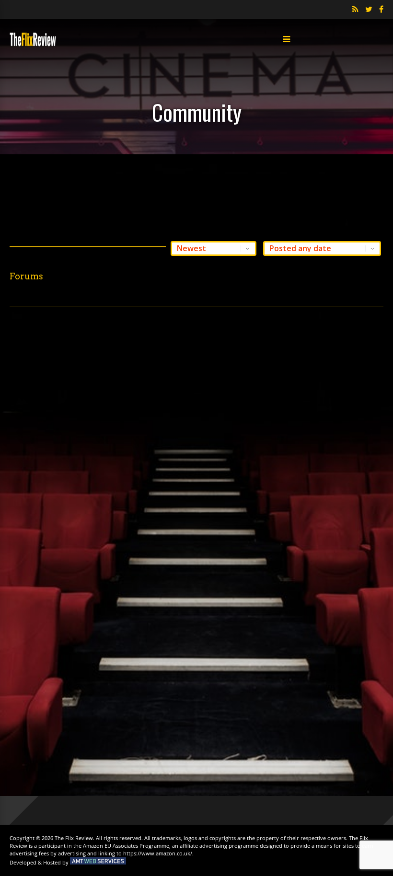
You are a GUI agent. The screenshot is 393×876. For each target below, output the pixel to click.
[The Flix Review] (33, 44)
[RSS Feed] (355, 9)
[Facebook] (381, 9)
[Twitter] (368, 9)
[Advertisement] (196, 195)
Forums (26, 276)
